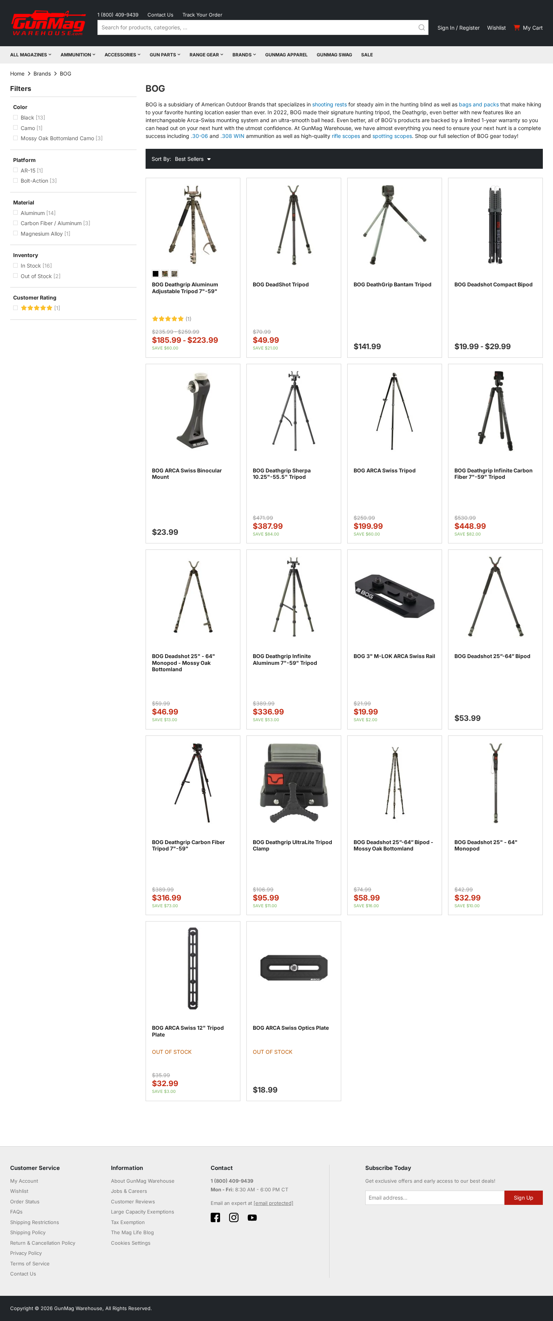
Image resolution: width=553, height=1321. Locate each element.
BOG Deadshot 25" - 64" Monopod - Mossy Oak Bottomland (183, 662)
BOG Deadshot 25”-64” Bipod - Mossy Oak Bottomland (393, 845)
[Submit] (422, 27)
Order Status (25, 1201)
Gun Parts (163, 55)
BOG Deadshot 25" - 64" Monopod (486, 845)
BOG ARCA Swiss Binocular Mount (187, 473)
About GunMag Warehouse (143, 1181)
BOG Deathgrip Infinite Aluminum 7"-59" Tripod (285, 659)
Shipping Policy (28, 1232)
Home (17, 73)
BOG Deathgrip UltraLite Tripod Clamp (292, 845)
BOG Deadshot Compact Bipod (493, 284)
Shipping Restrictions (34, 1222)
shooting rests (330, 104)
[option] (155, 273)
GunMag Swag (334, 55)
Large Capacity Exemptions (142, 1212)
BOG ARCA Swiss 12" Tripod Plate (188, 1031)
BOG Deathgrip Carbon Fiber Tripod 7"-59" (188, 845)
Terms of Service (30, 1263)
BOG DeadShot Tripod (281, 284)
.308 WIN (232, 136)
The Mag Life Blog (132, 1232)
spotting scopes (392, 136)
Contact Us (160, 15)
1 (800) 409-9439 (117, 15)
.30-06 (199, 136)
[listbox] (193, 275)
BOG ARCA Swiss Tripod (385, 470)
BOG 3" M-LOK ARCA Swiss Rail (394, 656)
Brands (242, 55)
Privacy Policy (26, 1253)
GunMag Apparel (286, 55)
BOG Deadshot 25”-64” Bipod (492, 656)
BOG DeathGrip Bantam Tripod (392, 284)
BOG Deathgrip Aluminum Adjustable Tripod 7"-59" (185, 287)
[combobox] (262, 27)
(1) (188, 319)
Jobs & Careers (129, 1191)
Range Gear (204, 55)
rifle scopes (346, 136)
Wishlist (496, 27)
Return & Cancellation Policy (42, 1243)
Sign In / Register (459, 27)
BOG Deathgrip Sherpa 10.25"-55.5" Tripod (282, 473)
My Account (24, 1181)
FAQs (16, 1212)
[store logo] (49, 23)
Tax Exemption (128, 1222)
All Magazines (28, 55)
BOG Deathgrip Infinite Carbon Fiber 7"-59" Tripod (493, 473)
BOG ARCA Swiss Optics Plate (291, 1027)
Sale (367, 55)
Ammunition (76, 55)
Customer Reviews (133, 1201)
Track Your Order (202, 15)
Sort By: (161, 159)
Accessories (120, 55)
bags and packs (479, 104)
